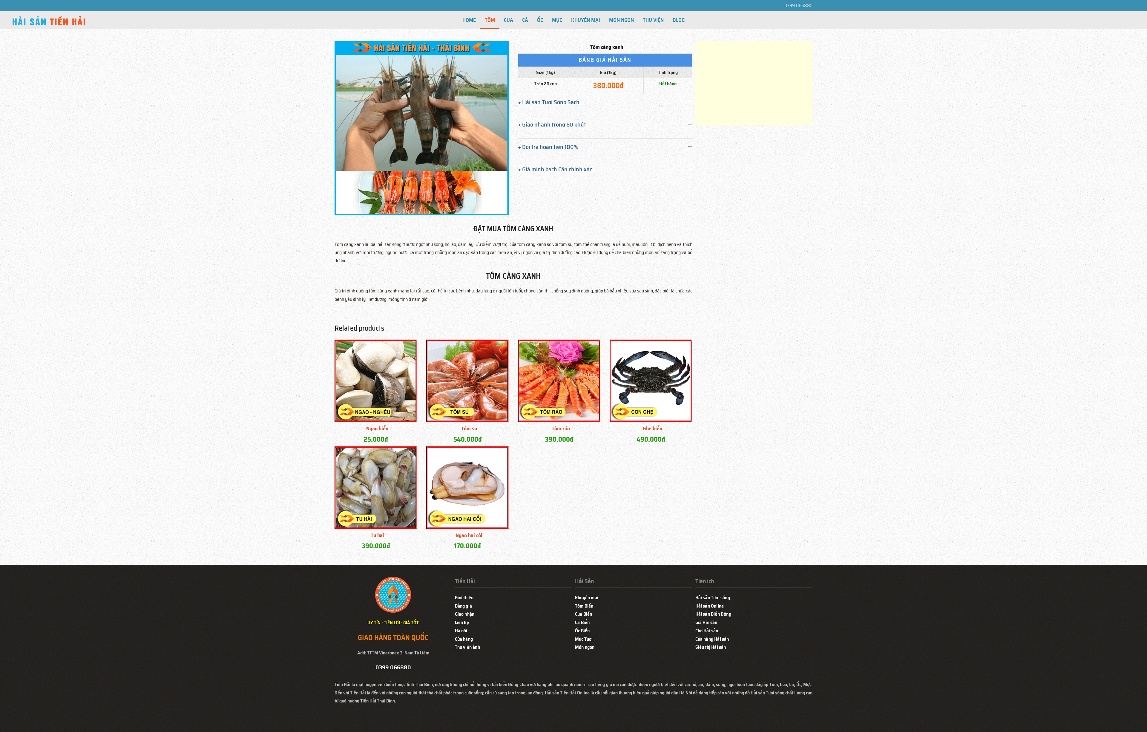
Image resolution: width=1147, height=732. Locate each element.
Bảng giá (463, 606)
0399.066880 (798, 5)
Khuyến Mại (585, 20)
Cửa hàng (464, 639)
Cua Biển (583, 614)
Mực (557, 20)
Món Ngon (621, 20)
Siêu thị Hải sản (710, 647)
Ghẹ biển (652, 428)
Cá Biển (582, 622)
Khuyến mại (586, 597)
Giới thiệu (464, 597)
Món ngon (585, 647)
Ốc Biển (582, 630)
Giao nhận (465, 614)
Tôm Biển (584, 606)
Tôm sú (469, 428)
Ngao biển (377, 428)
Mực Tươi (584, 639)
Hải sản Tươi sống (712, 597)
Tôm (490, 20)
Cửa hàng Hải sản (712, 639)
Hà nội (461, 630)
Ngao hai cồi (469, 535)
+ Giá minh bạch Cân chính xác (555, 169)
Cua (508, 20)
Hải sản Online (709, 606)
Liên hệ (462, 622)
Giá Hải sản (706, 622)
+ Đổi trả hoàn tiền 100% (548, 147)
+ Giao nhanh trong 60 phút (552, 124)
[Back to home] (49, 21)
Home (469, 20)
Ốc (540, 20)
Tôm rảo (561, 428)
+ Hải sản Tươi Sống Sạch (548, 102)
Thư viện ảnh (467, 647)
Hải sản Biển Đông (713, 614)
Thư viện (653, 20)
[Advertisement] (754, 83)
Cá (525, 20)
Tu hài (377, 535)
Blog (679, 20)
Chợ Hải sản (706, 630)
